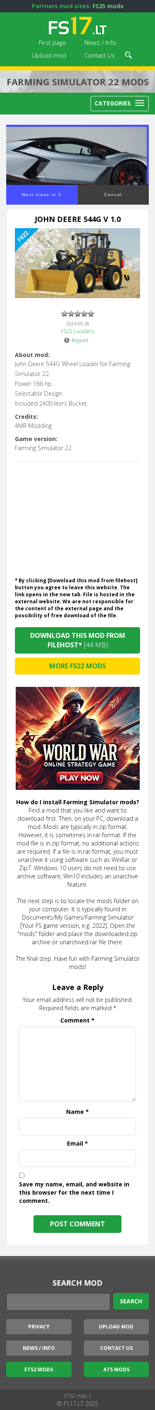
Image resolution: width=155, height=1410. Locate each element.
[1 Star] (64, 313)
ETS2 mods (38, 1369)
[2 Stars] (71, 313)
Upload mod (49, 55)
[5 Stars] (91, 313)
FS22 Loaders (77, 331)
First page (52, 42)
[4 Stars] (84, 313)
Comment (77, 1020)
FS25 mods (108, 6)
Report (80, 340)
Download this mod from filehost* (77, 640)
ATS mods (116, 1369)
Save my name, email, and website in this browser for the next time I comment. (74, 1192)
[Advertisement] (77, 517)
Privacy (39, 1326)
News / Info (100, 42)
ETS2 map (75, 1395)
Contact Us (99, 55)
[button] (128, 54)
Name (77, 1112)
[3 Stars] (77, 313)
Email (77, 1143)
